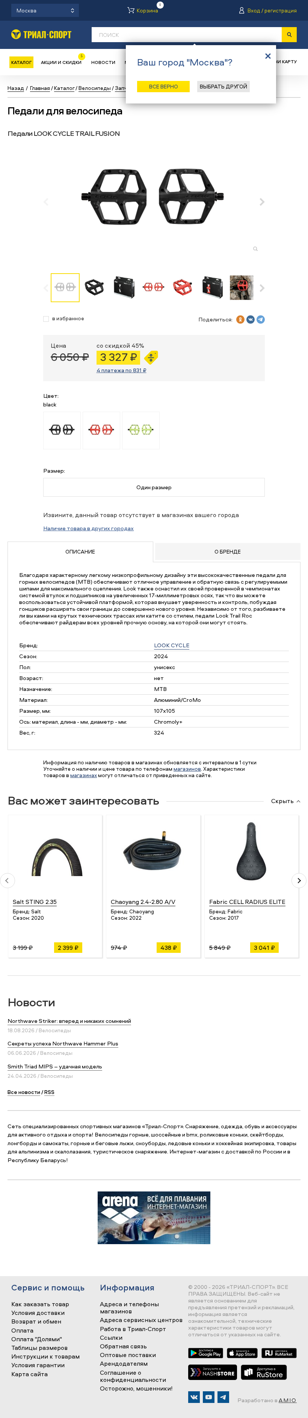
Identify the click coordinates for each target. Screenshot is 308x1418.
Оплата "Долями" (36, 1339)
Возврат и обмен (36, 1321)
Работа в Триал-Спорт (133, 1329)
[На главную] (41, 34)
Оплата (22, 1330)
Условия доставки (38, 1313)
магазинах (83, 775)
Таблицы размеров (39, 1348)
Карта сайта (29, 1374)
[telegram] (261, 319)
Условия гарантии (38, 1365)
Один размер (154, 487)
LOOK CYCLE (171, 645)
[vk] (250, 319)
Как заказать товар (40, 1304)
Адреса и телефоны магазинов (129, 1308)
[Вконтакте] (194, 1397)
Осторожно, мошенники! (136, 1388)
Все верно (163, 86)
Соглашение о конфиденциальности (133, 1376)
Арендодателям (124, 1364)
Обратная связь (123, 1346)
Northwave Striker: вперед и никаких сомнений (69, 1021)
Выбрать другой (223, 86)
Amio (288, 1400)
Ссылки (111, 1338)
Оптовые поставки (128, 1355)
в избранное (68, 318)
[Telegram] (223, 1397)
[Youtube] (208, 1397)
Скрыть (282, 801)
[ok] (240, 319)
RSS (49, 1091)
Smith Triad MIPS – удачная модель (55, 1066)
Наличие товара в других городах (88, 528)
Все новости (24, 1091)
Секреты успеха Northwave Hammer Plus (63, 1043)
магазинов (187, 768)
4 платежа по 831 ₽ (121, 370)
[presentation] (49, 201)
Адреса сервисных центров (141, 1320)
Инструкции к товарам (45, 1356)
